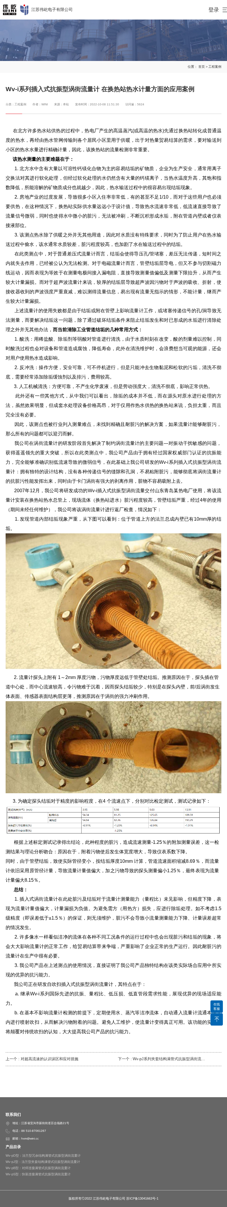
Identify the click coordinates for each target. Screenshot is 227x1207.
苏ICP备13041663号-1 (142, 1198)
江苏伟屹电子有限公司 (52, 9)
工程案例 (214, 66)
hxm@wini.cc (30, 1138)
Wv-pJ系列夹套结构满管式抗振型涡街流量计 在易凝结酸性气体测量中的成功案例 (169, 1059)
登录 (213, 10)
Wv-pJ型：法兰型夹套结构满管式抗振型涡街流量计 (43, 1161)
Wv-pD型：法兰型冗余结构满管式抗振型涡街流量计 (43, 1155)
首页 (201, 66)
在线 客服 (216, 1006)
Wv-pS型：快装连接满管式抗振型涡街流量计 (38, 1174)
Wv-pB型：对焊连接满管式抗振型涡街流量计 (38, 1168)
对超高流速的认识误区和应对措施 (49, 1059)
